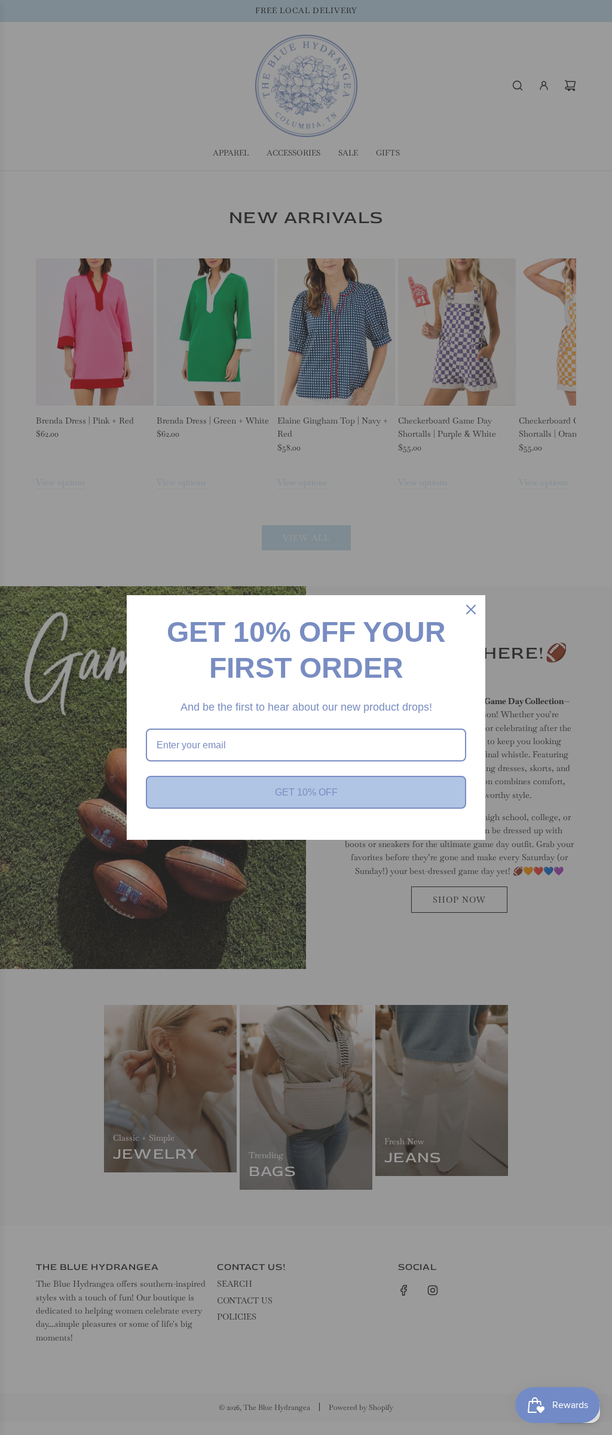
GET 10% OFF (306, 792)
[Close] (471, 609)
